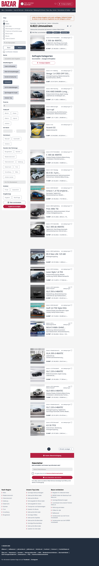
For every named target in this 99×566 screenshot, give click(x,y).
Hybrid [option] (15, 118)
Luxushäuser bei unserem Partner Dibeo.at (61, 504)
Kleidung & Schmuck (39, 10)
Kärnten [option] (18, 151)
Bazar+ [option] (20, 47)
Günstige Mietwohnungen (63, 500)
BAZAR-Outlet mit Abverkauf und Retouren (61, 496)
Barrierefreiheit (64, 552)
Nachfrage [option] (17, 197)
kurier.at (47, 549)
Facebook (27, 559)
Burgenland (6, 515)
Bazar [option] (9, 47)
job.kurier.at (22, 549)
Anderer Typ (8, 98)
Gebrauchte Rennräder (34, 526)
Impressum (13, 552)
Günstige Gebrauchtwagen (35, 492)
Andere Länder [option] (9, 177)
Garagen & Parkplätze (48, 59)
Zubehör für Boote (33, 509)
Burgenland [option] (8, 151)
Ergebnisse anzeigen (14, 206)
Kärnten (5, 506)
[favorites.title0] (55, 4)
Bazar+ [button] (56, 32)
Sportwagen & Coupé (11, 92)
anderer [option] (7, 123)
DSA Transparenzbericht (10, 554)
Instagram (34, 559)
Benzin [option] (7, 113)
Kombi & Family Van (10, 77)
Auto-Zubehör (36, 59)
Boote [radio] (7, 36)
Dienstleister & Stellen (63, 10)
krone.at (55, 549)
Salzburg (5, 501)
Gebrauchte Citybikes (34, 517)
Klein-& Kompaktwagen (11, 71)
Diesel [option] (14, 113)
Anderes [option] (7, 144)
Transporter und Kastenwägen (36, 506)
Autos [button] (49, 32)
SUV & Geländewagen (11, 87)
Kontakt (20, 552)
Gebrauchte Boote (33, 498)
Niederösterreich (8, 495)
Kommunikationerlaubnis (40, 554)
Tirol (4, 509)
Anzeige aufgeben (44, 63)
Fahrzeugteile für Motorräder (36, 501)
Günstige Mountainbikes (35, 523)
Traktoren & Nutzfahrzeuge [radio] (14, 31)
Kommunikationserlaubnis (54, 473)
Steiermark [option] (8, 167)
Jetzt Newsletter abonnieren (53, 477)
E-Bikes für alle (62, 510)
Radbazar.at (61, 513)
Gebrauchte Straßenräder (35, 520)
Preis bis (5, 102)
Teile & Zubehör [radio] (10, 38)
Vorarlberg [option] (8, 172)
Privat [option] (6, 190)
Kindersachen (29, 10)
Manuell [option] (7, 139)
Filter (4, 18)
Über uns (4, 552)
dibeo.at (5, 549)
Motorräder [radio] (9, 33)
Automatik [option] (17, 139)
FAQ (29, 554)
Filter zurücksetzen (15, 202)
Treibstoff (6, 109)
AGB (40, 552)
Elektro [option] (7, 118)
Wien (4, 492)
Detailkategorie (8, 62)
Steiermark (6, 504)
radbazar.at (13, 549)
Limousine (8, 82)
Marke (5, 55)
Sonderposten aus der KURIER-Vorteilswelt (60, 521)
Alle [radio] (7, 21)
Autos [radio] (7, 24)
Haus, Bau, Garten (51, 10)
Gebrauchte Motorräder (35, 495)
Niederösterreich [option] (10, 157)
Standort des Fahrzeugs (10, 148)
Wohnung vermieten (63, 507)
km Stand (6, 127)
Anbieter (5, 186)
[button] (27, 3)
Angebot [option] (7, 197)
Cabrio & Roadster (10, 66)
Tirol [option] (16, 167)
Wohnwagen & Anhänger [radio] (13, 29)
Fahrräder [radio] (9, 26)
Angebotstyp (7, 194)
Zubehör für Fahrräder (34, 529)
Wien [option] (16, 172)
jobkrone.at (31, 549)
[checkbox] (14, 52)
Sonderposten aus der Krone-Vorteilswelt (60, 516)
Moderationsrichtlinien (50, 552)
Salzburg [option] (20, 162)
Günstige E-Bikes (32, 515)
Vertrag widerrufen (30, 552)
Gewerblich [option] (15, 190)
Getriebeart (6, 135)
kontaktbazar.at (64, 549)
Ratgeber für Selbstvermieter (63, 492)
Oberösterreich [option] (9, 162)
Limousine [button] (64, 32)
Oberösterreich (7, 498)
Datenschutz (22, 554)
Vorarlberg (6, 512)
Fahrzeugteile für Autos (34, 504)
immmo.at (40, 549)
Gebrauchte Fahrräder (34, 512)
